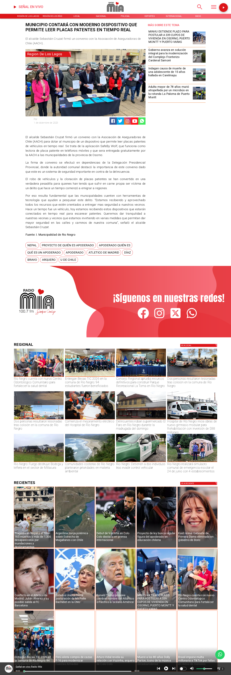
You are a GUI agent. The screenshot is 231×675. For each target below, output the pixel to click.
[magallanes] (75, 547)
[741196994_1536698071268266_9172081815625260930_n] (90, 419)
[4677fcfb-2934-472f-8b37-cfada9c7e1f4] (39, 419)
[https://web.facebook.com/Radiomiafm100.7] (143, 318)
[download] (141, 419)
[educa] (156, 547)
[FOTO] (90, 376)
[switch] (183, 668)
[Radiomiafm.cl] (199, 10)
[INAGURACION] (39, 376)
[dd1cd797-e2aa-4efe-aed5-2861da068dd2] (199, 62)
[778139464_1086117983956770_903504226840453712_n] (141, 376)
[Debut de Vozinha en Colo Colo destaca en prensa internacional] (116, 547)
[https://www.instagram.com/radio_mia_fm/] (127, 121)
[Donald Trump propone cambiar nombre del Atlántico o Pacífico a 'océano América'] (116, 609)
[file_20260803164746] (199, 99)
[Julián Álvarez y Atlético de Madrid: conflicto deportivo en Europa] (34, 609)
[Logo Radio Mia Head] (115, 13)
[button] (32, 245)
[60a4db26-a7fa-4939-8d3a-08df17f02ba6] (192, 376)
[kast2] (197, 547)
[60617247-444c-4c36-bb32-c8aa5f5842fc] (192, 419)
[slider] (24, 671)
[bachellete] (75, 609)
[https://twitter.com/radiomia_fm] (175, 318)
